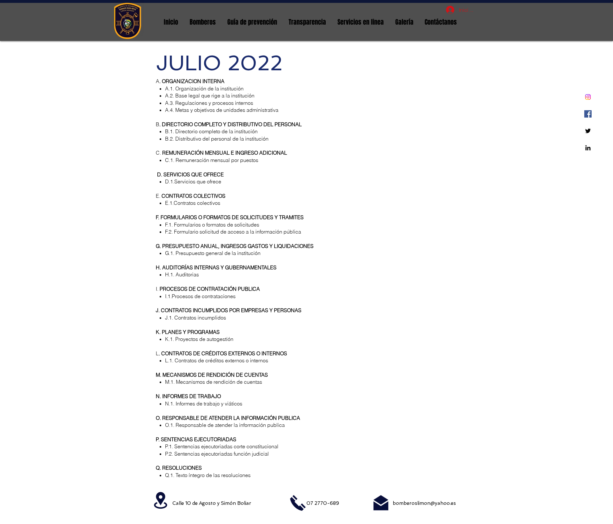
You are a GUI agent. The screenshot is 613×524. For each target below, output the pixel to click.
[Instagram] (588, 97)
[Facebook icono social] (588, 114)
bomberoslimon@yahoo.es (424, 503)
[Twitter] (588, 131)
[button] (203, 22)
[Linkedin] (588, 147)
